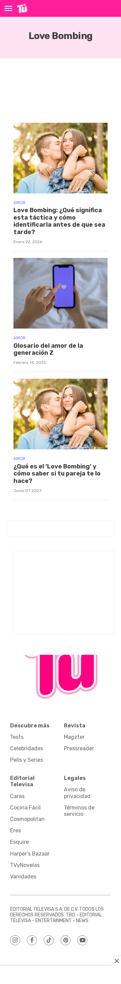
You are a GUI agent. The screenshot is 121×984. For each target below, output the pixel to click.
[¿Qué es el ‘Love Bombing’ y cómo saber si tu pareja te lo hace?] (60, 414)
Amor (19, 202)
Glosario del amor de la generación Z (48, 349)
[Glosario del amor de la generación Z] (60, 293)
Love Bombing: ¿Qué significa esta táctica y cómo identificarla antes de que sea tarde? (59, 221)
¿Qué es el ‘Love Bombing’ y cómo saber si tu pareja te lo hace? (56, 474)
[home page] (22, 8)
